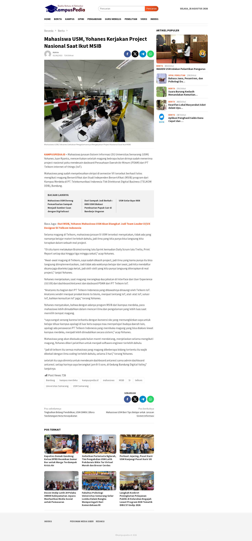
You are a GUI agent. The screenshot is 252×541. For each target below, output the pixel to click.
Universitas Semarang (57, 386)
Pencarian (152, 8)
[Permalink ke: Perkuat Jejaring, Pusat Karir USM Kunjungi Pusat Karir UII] (137, 444)
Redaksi (100, 521)
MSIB (121, 380)
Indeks (48, 521)
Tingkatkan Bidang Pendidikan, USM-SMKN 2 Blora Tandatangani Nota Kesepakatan (69, 412)
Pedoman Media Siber (82, 521)
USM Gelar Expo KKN (129, 200)
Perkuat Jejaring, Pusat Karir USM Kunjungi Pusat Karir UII (136, 458)
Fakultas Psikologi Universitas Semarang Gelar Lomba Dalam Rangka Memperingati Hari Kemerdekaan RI (97, 499)
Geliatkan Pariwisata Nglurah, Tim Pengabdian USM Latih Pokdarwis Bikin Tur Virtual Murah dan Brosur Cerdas (99, 461)
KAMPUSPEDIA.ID (54, 154)
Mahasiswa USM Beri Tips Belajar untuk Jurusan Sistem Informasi (130, 412)
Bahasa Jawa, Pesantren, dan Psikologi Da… (185, 80)
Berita (159, 66)
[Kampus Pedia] (65, 8)
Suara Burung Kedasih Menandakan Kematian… (183, 93)
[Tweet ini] (135, 54)
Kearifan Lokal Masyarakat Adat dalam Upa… (187, 106)
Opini (171, 75)
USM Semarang (81, 386)
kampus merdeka (68, 380)
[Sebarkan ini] (127, 54)
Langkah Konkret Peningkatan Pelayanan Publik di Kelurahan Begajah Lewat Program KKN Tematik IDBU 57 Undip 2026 (136, 499)
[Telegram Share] (142, 54)
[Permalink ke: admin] (47, 53)
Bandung (50, 380)
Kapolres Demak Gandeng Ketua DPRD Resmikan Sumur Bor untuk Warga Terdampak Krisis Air (60, 461)
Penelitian (180, 75)
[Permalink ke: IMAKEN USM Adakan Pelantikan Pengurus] (182, 49)
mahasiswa (108, 380)
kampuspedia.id (90, 380)
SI (129, 380)
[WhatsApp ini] (150, 54)
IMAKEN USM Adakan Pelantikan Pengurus (180, 69)
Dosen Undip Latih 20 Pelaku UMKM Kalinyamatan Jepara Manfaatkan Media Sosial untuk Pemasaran (60, 497)
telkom (138, 380)
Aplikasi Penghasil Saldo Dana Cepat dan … (185, 119)
